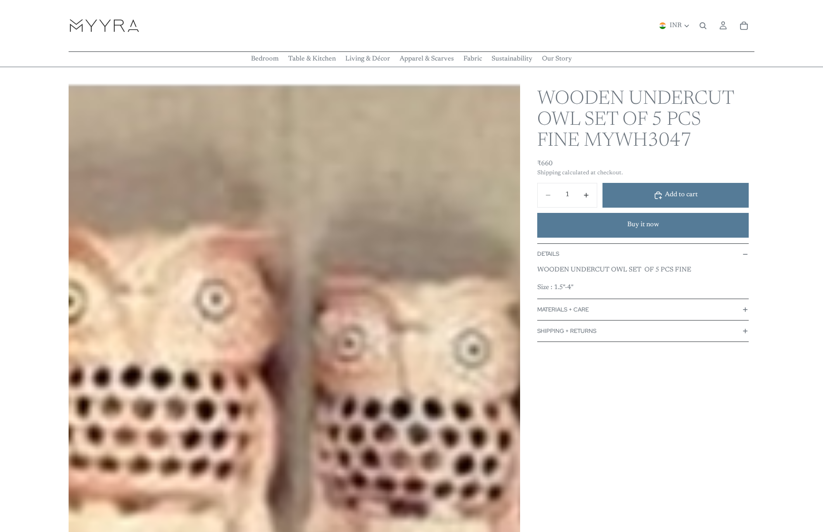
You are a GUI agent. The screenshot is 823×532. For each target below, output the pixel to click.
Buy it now (643, 224)
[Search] (703, 25)
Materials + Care (563, 309)
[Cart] (743, 25)
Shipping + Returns (566, 331)
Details (548, 254)
